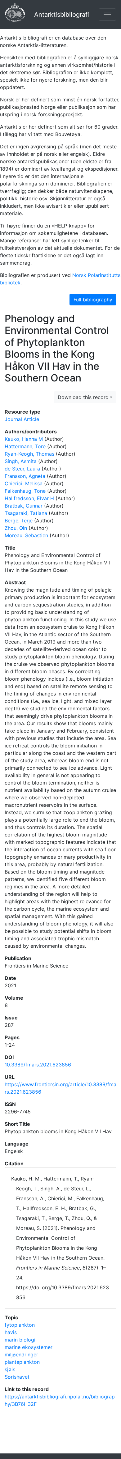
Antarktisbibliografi (61, 14)
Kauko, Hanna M (24, 439)
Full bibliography (93, 299)
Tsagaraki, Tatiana (26, 513)
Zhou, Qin (16, 528)
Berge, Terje (19, 520)
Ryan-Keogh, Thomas (29, 454)
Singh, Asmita (21, 461)
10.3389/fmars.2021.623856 (38, 1064)
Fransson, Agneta (25, 476)
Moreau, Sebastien (26, 535)
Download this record (83, 397)
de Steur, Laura (22, 469)
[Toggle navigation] (107, 14)
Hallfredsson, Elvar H (29, 498)
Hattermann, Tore (25, 446)
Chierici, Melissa (24, 483)
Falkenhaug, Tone (25, 491)
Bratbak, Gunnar (24, 506)
